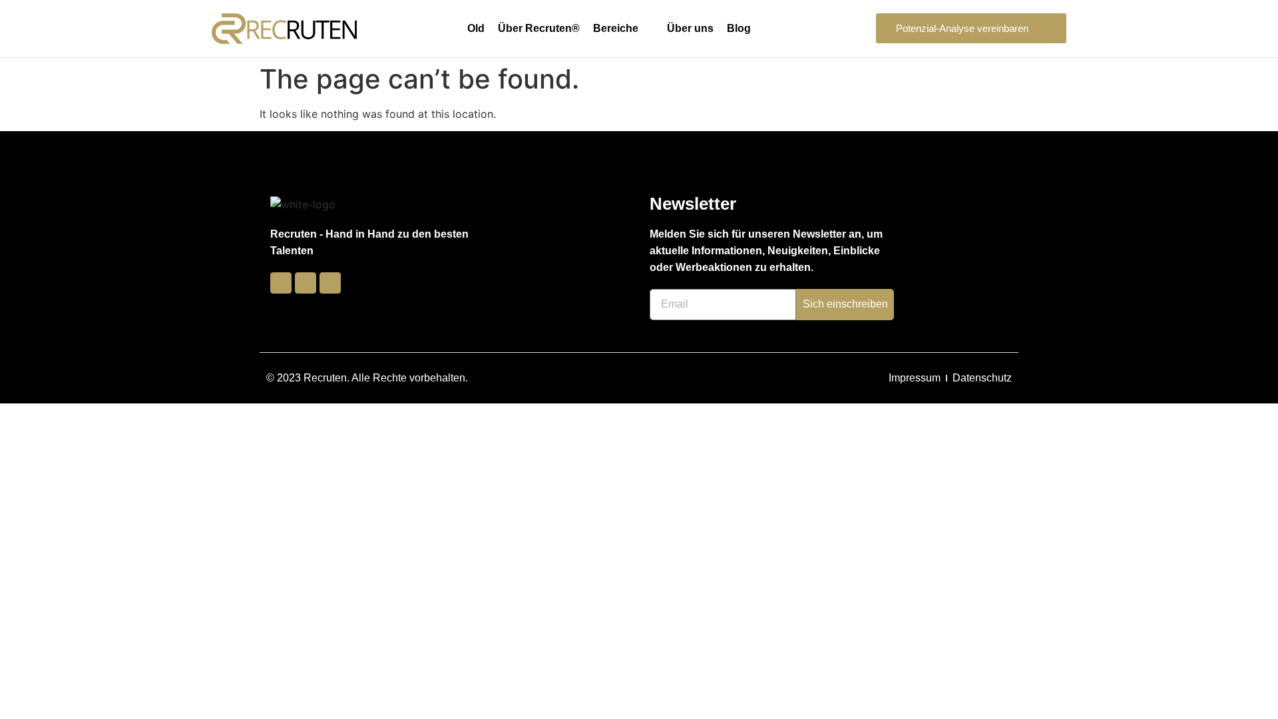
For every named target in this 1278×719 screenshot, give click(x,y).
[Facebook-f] (281, 283)
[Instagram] (305, 283)
